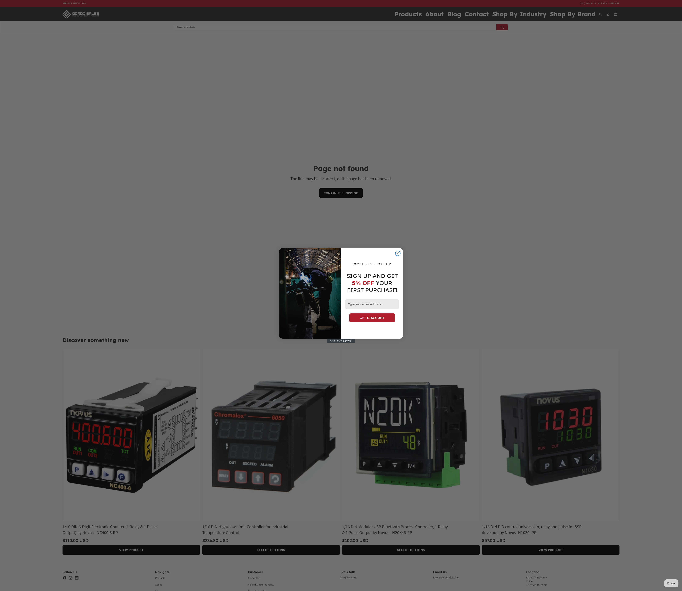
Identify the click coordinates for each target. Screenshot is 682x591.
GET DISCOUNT (372, 318)
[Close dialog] (397, 253)
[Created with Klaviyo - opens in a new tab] (341, 341)
